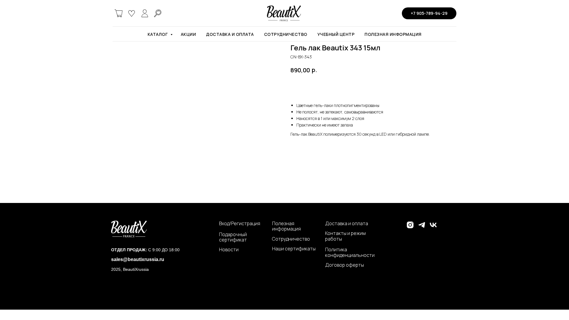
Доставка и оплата (230, 34)
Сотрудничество (285, 34)
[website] (118, 13)
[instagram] (410, 227)
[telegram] (422, 227)
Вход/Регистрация (239, 223)
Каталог (158, 34)
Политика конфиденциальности (350, 252)
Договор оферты (344, 265)
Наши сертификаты (294, 248)
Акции (188, 34)
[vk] (433, 227)
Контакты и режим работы (345, 236)
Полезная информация (393, 34)
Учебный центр (336, 34)
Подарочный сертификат (233, 237)
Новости (229, 249)
